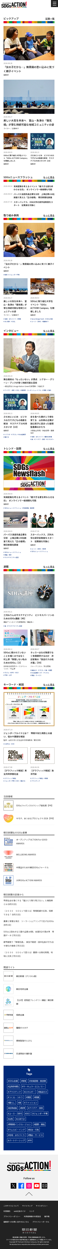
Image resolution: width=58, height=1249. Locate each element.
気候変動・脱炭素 (38, 1080)
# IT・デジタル (44, 673)
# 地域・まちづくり (10, 319)
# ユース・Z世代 (35, 321)
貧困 (29, 1097)
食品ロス (43, 1091)
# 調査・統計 (8, 555)
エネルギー (30, 1091)
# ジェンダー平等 (13, 275)
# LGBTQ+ (7, 744)
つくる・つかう (16, 1097)
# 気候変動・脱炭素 (28, 508)
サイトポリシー (42, 1205)
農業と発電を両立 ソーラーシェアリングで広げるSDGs (29, 923)
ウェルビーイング (17, 1129)
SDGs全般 (13, 1080)
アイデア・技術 (36, 1108)
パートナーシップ (17, 1140)
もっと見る (48, 177)
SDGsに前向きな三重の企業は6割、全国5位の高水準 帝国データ (29, 933)
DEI (27, 1113)
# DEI (12, 744)
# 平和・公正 (8, 675)
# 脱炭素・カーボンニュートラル (30, 390)
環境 (24, 1080)
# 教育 (5, 275)
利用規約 (7, 1211)
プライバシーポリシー (12, 1216)
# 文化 (13, 321)
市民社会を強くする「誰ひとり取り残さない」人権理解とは (28, 902)
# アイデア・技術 (9, 390)
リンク (31, 1211)
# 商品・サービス (35, 675)
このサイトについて (11, 1205)
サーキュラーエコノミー (34, 1086)
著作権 (46, 1216)
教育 (23, 1108)
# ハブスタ (7, 434)
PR (30, 1140)
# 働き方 (6, 437)
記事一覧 (49, 18)
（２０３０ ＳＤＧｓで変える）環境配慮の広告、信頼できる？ (28, 912)
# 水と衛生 (7, 321)
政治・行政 (34, 1129)
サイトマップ (27, 1205)
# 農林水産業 (48, 437)
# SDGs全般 (49, 319)
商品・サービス (36, 1135)
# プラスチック (35, 781)
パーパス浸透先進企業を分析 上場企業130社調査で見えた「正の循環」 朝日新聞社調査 (34, 196)
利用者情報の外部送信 (32, 1216)
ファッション (31, 1102)
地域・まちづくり (17, 1135)
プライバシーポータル (40, 1222)
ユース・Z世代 (15, 1113)
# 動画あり (45, 321)
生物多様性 (14, 1086)
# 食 (31, 439)
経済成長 (13, 1108)
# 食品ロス (33, 670)
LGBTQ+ (21, 1118)
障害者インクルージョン (20, 1124)
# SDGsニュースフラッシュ (12, 508)
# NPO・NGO (14, 672)
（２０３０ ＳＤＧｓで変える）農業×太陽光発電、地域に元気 (28, 954)
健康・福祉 (40, 1124)
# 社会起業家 (22, 434)
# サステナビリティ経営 (11, 557)
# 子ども (14, 434)
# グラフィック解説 (10, 778)
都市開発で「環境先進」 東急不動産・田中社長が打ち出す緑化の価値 (29, 944)
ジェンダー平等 (40, 1113)
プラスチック (15, 1091)
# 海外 (49, 390)
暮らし (12, 1102)
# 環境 (19, 319)
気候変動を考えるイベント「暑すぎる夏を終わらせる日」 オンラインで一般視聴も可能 (33, 188)
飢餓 (37, 1097)
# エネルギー (50, 439)
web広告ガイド (20, 1211)
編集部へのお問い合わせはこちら (16, 1222)
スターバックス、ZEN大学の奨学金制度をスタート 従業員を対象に (33, 204)
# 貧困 (50, 670)
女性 (11, 1118)
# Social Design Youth (37, 319)
